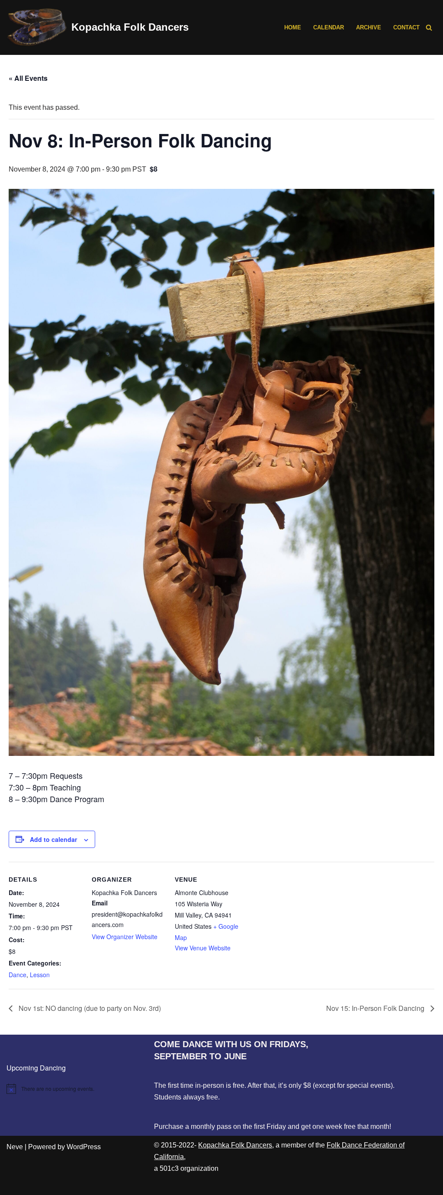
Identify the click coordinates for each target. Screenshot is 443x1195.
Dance (17, 974)
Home (292, 27)
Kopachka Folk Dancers (235, 1145)
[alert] (73, 1088)
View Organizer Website (124, 936)
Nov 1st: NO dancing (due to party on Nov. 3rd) (89, 1008)
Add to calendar (53, 839)
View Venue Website (203, 947)
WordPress (84, 1146)
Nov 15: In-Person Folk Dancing (376, 1008)
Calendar (328, 27)
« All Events (28, 78)
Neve (14, 1146)
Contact (406, 27)
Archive (368, 27)
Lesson (40, 974)
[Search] (429, 27)
